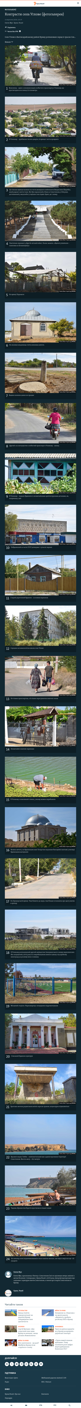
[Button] (10, 28)
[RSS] (31, 1364)
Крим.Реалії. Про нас (13, 1394)
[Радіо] (11, 1405)
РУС (55, 1405)
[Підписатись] (41, 1364)
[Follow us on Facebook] (7, 1364)
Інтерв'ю (21, 1327)
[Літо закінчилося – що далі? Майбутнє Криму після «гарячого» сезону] (11, 1342)
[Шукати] (69, 1405)
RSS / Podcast (46, 1382)
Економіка (59, 1327)
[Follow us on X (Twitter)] (12, 1364)
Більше (8, 42)
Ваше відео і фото (11, 1378)
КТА (40, 1405)
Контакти (45, 1394)
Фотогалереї (10, 10)
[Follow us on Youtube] (17, 1364)
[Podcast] (36, 1364)
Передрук (8, 1398)
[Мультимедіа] (26, 1405)
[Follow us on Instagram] (26, 1364)
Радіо (7, 1382)
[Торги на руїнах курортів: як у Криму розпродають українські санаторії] (48, 1328)
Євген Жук (9, 23)
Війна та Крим (60, 1310)
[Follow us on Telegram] (22, 1364)
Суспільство (22, 1310)
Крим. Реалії (18, 23)
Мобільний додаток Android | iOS (53, 1378)
